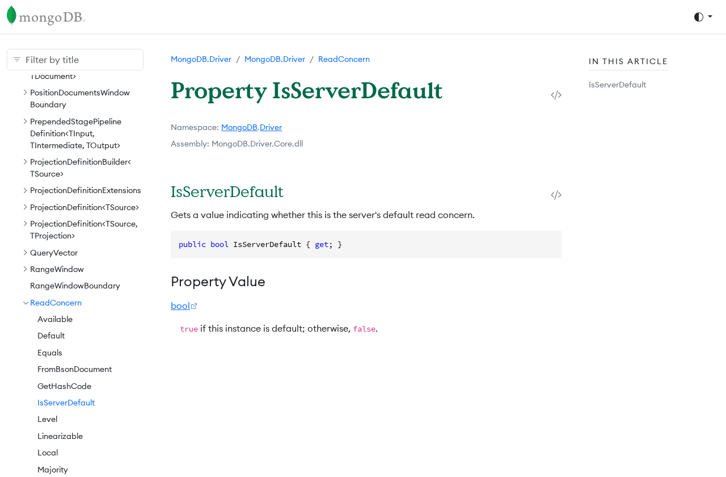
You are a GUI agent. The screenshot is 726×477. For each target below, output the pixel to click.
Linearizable (60, 436)
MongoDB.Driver (201, 59)
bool (180, 305)
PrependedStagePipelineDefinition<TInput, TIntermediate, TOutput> (75, 133)
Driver (271, 127)
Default (51, 335)
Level (47, 419)
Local (47, 452)
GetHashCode (64, 386)
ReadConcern (56, 303)
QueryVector (54, 253)
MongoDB (239, 127)
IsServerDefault (66, 403)
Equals (49, 353)
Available (55, 319)
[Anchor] (298, 191)
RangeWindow (57, 269)
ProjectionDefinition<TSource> (84, 207)
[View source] (556, 94)
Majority (52, 470)
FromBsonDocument (74, 369)
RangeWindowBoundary (75, 286)
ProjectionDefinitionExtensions (85, 190)
